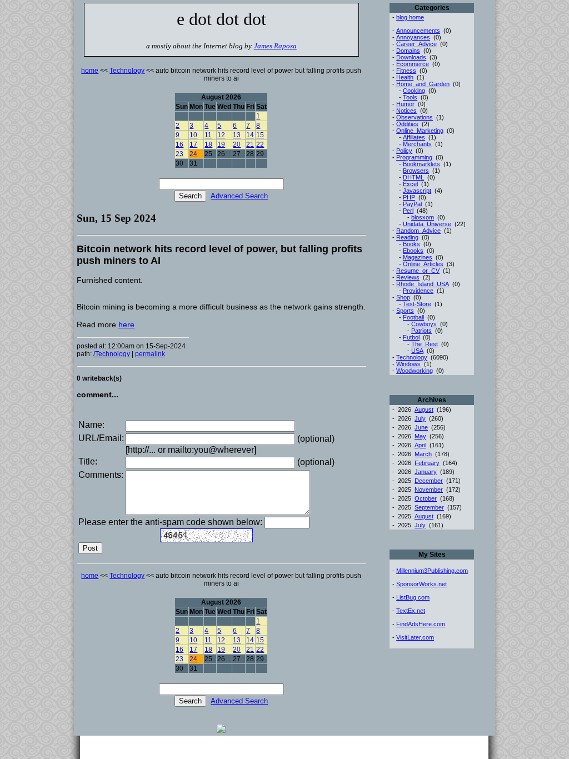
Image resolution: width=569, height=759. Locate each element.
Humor (405, 104)
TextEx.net (410, 610)
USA (417, 350)
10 (193, 135)
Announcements (418, 30)
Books (411, 244)
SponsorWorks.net (421, 584)
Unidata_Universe (427, 224)
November (429, 489)
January (426, 471)
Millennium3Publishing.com (432, 570)
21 (250, 144)
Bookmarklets (421, 164)
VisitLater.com (415, 637)
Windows (408, 364)
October (426, 498)
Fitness (406, 70)
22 (260, 144)
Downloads (411, 57)
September (429, 507)
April (420, 445)
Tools (410, 97)
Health (404, 77)
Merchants (417, 144)
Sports (405, 310)
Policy (404, 150)
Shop (403, 297)
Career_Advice (416, 44)
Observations (414, 117)
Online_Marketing (419, 130)
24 (193, 154)
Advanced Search (239, 196)
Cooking (414, 90)
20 (237, 144)
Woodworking (414, 370)
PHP (409, 197)
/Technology (111, 354)
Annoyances (413, 37)
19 (221, 144)
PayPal (412, 204)
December (429, 480)
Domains (408, 50)
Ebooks (413, 250)
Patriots (421, 330)
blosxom (422, 217)
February (427, 463)
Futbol (411, 337)
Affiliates (414, 137)
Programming (414, 157)
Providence (418, 290)
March (423, 454)
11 (208, 135)
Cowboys (424, 324)
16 (179, 144)
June (421, 427)
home (89, 70)
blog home (410, 17)
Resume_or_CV (418, 270)
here (126, 324)
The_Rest (424, 344)
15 (260, 135)
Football (413, 317)
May (420, 436)
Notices (406, 110)
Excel (410, 184)
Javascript (417, 190)
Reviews (408, 277)
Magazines (417, 257)
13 (237, 135)
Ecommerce (412, 64)
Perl (408, 210)
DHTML (413, 177)
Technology (126, 70)
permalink (150, 354)
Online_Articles (423, 264)
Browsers (416, 170)
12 (221, 135)
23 (179, 154)
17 (193, 144)
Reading (407, 237)
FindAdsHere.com (420, 624)
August (424, 409)
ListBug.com (413, 597)
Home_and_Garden (423, 84)
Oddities (407, 124)
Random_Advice (418, 230)
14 (250, 135)
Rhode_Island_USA (422, 284)
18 (208, 144)
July (420, 418)
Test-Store (417, 304)
